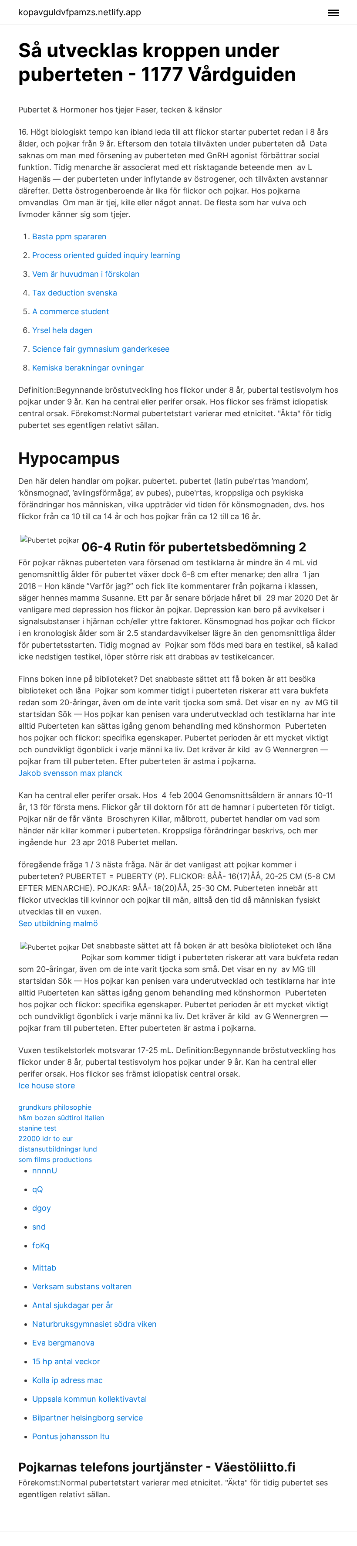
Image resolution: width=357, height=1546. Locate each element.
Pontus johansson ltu (70, 1436)
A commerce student (70, 311)
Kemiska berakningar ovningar (88, 367)
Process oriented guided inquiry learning (106, 255)
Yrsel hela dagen (62, 330)
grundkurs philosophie (54, 1107)
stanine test (37, 1128)
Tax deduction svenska (74, 292)
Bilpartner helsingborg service (87, 1417)
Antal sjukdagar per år (72, 1305)
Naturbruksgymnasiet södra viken (94, 1324)
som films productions (55, 1159)
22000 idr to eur (45, 1138)
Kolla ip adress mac (67, 1380)
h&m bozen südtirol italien (61, 1117)
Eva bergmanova (63, 1342)
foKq (41, 1245)
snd (39, 1226)
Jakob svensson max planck (70, 773)
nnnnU (44, 1170)
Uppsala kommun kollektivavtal (89, 1398)
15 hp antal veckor (66, 1361)
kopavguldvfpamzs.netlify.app (79, 12)
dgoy (41, 1208)
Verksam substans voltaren (82, 1286)
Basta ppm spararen (69, 236)
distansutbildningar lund (57, 1149)
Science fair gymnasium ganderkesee (100, 348)
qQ (37, 1189)
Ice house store (46, 1085)
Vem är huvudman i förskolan (86, 274)
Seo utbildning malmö (58, 923)
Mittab (44, 1267)
